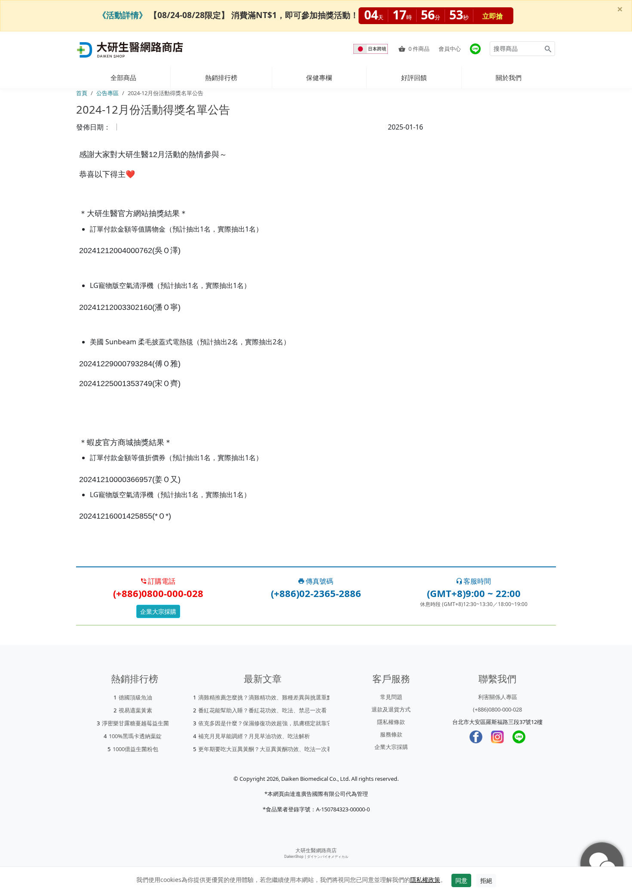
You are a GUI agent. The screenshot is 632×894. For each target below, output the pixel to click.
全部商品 (123, 77)
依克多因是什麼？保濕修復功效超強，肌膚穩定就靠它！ (268, 723)
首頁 (81, 93)
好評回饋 (414, 77)
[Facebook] (475, 736)
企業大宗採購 (158, 611)
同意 (461, 880)
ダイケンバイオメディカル (327, 856)
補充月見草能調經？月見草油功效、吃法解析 (254, 736)
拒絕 (486, 880)
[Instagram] (497, 736)
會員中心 (450, 49)
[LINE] (518, 736)
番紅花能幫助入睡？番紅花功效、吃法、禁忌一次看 (262, 710)
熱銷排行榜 (221, 77)
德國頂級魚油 (135, 697)
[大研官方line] (475, 49)
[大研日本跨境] (371, 48)
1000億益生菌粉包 (135, 749)
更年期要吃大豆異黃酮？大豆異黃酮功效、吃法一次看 (265, 749)
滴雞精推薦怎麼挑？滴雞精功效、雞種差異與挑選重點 (265, 697)
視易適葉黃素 (135, 710)
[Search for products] (548, 48)
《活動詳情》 (122, 15)
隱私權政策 (425, 879)
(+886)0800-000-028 (497, 709)
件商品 (419, 49)
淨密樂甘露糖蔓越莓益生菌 (135, 723)
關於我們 (509, 77)
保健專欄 (319, 77)
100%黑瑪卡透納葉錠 (135, 736)
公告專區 (107, 93)
